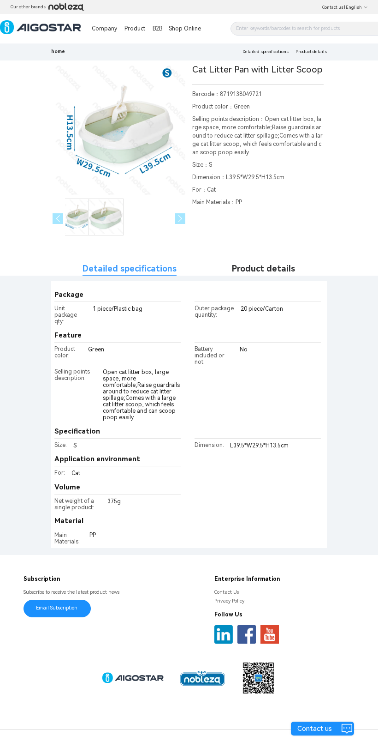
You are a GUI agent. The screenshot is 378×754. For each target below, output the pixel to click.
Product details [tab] (263, 268)
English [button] (354, 7)
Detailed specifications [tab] (130, 268)
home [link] (58, 51)
